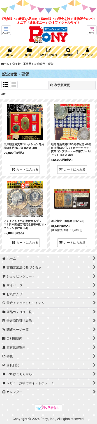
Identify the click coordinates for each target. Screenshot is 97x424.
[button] (6, 30)
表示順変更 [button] (62, 85)
